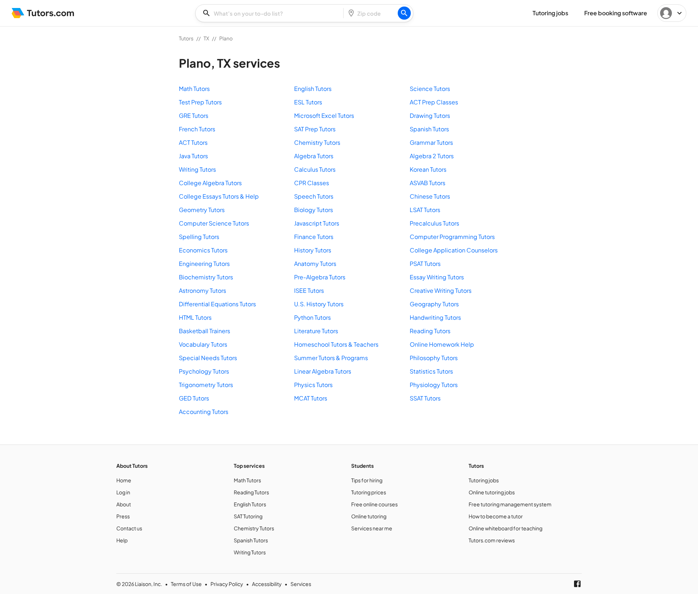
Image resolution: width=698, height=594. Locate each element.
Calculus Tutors (315, 169)
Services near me (371, 528)
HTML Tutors (195, 317)
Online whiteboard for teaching (505, 528)
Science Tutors (430, 88)
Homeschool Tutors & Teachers (336, 344)
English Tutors (313, 88)
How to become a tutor (496, 516)
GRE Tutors (193, 115)
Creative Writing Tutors (441, 290)
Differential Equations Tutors (217, 304)
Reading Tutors (430, 331)
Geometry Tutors (202, 210)
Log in (123, 492)
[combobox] (271, 13)
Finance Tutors (313, 236)
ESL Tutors (308, 102)
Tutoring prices (368, 492)
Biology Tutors (313, 210)
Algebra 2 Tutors (432, 156)
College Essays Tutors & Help (219, 196)
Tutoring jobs (484, 480)
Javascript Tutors (316, 223)
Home (123, 480)
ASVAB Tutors (427, 183)
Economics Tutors (203, 250)
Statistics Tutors (431, 371)
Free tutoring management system (510, 504)
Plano (226, 38)
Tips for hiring (366, 480)
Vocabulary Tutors (203, 344)
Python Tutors (312, 317)
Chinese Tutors (430, 196)
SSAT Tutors (425, 398)
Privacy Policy (226, 584)
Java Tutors (193, 156)
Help (122, 540)
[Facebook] (577, 583)
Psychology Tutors (204, 371)
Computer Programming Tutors (452, 236)
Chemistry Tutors (317, 142)
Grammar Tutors (431, 142)
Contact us (129, 528)
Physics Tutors (313, 384)
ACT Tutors (193, 142)
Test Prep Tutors (200, 102)
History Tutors (312, 250)
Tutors (186, 38)
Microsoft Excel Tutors (324, 115)
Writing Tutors (197, 169)
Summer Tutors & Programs (331, 358)
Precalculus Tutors (434, 223)
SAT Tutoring (248, 516)
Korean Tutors (428, 169)
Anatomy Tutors (315, 263)
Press (123, 516)
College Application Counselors (454, 250)
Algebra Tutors (313, 156)
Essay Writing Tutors (437, 277)
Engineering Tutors (204, 263)
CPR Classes (311, 183)
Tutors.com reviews (492, 540)
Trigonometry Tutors (206, 384)
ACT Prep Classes (434, 102)
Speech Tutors (313, 196)
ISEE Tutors (309, 290)
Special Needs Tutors (208, 358)
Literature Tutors (316, 331)
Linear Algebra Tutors (322, 371)
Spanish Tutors (429, 129)
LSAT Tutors (425, 210)
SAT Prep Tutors (315, 129)
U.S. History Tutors (319, 304)
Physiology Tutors (434, 384)
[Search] (404, 13)
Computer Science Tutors (214, 223)
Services (300, 584)
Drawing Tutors (430, 115)
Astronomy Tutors (202, 290)
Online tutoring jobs (492, 492)
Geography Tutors (434, 304)
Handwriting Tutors (435, 317)
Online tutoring (368, 516)
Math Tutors (194, 88)
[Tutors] (43, 13)
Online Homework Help (442, 344)
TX (206, 38)
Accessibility (267, 584)
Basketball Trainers (204, 331)
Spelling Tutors (199, 236)
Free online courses (374, 504)
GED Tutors (194, 398)
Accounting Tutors (203, 411)
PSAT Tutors (425, 263)
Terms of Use (186, 584)
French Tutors (197, 129)
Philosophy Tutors (434, 358)
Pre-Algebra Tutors (319, 277)
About (123, 504)
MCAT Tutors (310, 398)
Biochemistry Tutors (206, 277)
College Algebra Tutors (210, 183)
